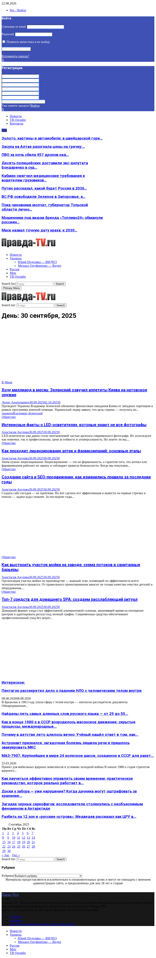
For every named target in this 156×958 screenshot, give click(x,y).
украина (7, 413)
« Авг (6, 855)
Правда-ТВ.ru (10, 894)
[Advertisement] (78, 352)
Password (8, 34)
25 (18, 846)
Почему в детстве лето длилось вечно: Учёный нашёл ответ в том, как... (70, 734)
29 (3, 851)
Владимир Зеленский (28, 413)
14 (33, 837)
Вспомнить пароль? (15, 56)
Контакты (16, 123)
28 (33, 846)
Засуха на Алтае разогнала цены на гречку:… (43, 146)
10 (13, 837)
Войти (35, 105)
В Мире (7, 382)
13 (28, 837)
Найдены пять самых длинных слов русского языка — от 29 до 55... (65, 714)
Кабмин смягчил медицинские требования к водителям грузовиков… (43, 178)
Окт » (16, 855)
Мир (13, 273)
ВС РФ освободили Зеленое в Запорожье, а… (43, 196)
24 (13, 846)
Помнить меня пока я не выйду (28, 42)
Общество (9, 417)
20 (28, 842)
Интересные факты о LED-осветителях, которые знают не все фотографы (74, 424)
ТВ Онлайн (18, 120)
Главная (15, 917)
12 (23, 837)
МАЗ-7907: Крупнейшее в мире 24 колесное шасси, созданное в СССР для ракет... (78, 755)
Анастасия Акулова (15, 432)
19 (23, 842)
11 (18, 837)
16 (9, 842)
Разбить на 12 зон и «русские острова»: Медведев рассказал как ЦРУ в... (69, 816)
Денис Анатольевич (15, 402)
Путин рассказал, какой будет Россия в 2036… (44, 188)
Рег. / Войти (18, 10)
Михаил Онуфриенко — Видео (39, 265)
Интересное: (13, 682)
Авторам (16, 920)
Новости (16, 116)
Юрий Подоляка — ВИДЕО (37, 262)
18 (18, 842)
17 (13, 842)
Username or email (14, 26)
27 (28, 846)
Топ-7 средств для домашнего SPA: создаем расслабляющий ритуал (70, 599)
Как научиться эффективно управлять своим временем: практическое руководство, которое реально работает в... (67, 780)
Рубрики (8, 875)
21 (33, 842)
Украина (16, 258)
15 (3, 842)
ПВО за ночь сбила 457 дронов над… (35, 155)
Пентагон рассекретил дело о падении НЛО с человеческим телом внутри (72, 690)
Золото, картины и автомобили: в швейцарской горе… (52, 138)
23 (9, 846)
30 (9, 851)
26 (23, 846)
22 (3, 846)
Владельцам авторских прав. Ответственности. (42, 924)
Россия (14, 269)
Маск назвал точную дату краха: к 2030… (39, 230)
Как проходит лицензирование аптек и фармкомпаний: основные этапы (71, 450)
